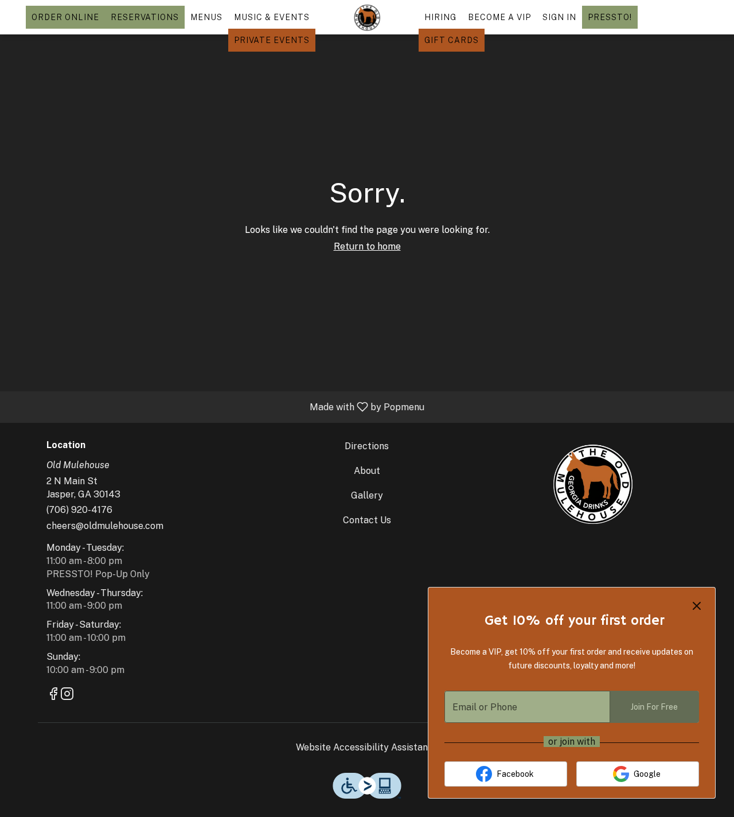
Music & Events (272, 17)
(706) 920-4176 (79, 509)
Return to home (367, 246)
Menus (206, 17)
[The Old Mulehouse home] (367, 17)
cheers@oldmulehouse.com (104, 525)
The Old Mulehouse (592, 483)
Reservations (145, 17)
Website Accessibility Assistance (367, 747)
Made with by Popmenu (216, 406)
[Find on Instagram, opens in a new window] (67, 695)
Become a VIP (499, 17)
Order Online (65, 17)
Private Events (272, 40)
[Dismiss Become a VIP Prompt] (696, 606)
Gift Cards (451, 40)
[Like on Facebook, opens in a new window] (53, 695)
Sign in (559, 17)
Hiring (440, 17)
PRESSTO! (610, 17)
